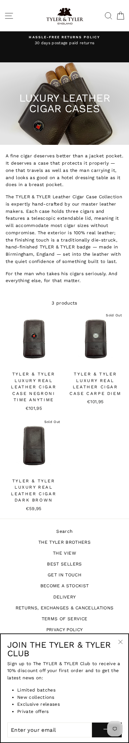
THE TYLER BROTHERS (64, 542)
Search (64, 531)
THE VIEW (64, 553)
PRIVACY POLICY (64, 629)
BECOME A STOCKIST (64, 585)
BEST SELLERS (64, 563)
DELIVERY (64, 596)
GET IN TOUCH (64, 574)
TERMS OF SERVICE (64, 618)
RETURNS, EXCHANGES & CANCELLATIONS (65, 607)
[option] (64, 41)
